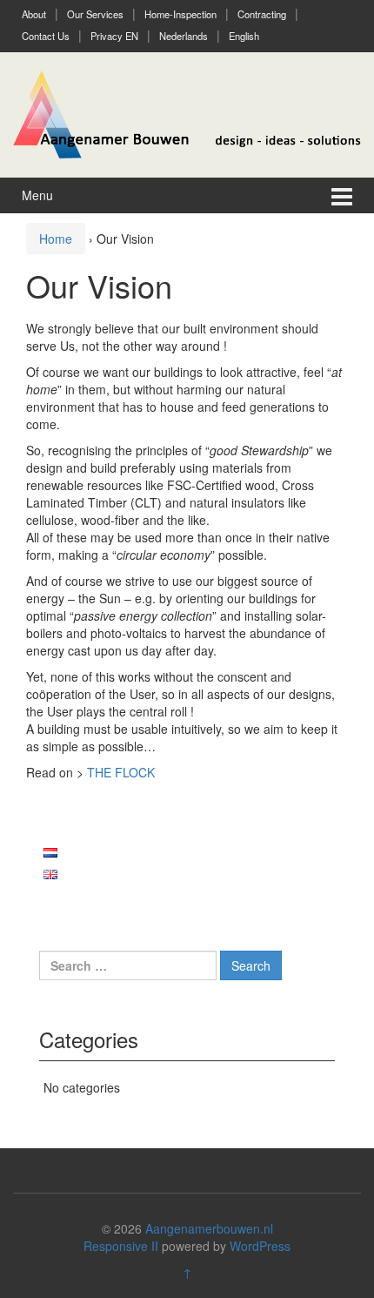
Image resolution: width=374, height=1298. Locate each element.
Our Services (95, 14)
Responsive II (120, 1245)
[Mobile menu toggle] (342, 195)
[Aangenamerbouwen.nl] (187, 112)
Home (55, 238)
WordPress (260, 1245)
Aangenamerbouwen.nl (209, 1228)
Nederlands (183, 36)
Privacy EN (114, 36)
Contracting (261, 14)
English (244, 36)
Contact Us (46, 36)
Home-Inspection (180, 14)
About (34, 14)
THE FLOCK (121, 772)
